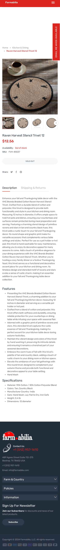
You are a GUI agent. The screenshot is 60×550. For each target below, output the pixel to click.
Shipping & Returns (33, 188)
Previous (3, 123)
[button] (56, 42)
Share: (5, 172)
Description (9, 188)
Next (56, 123)
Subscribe (13, 522)
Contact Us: (19, 446)
